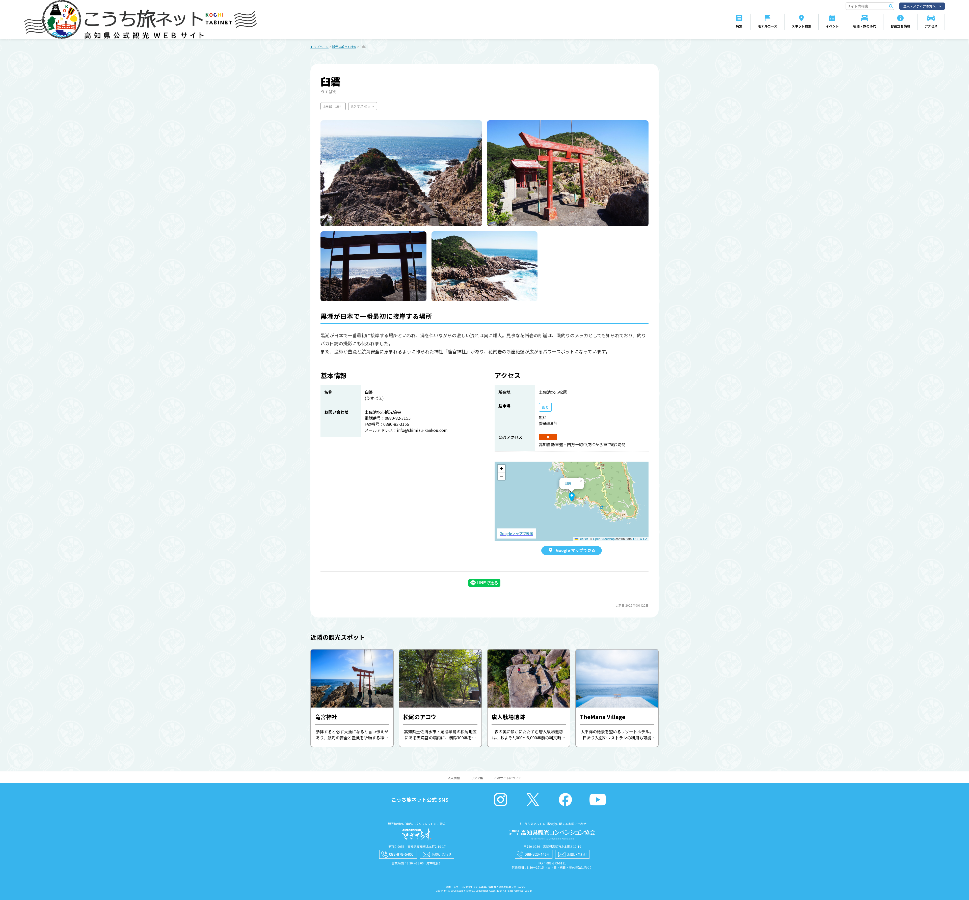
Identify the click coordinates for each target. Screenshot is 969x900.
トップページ (319, 46)
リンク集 (477, 778)
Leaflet (583, 539)
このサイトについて (507, 778)
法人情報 (454, 778)
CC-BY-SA (640, 539)
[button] (572, 496)
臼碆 (568, 483)
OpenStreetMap (604, 539)
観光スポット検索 (344, 46)
